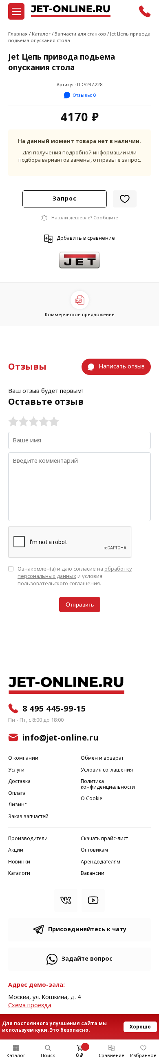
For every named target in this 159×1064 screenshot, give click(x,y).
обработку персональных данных (75, 572)
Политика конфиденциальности (108, 784)
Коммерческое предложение (80, 314)
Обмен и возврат (102, 758)
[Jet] (79, 260)
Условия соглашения (107, 770)
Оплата (17, 793)
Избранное (143, 1055)
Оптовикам (94, 850)
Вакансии (92, 873)
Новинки (19, 862)
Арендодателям (100, 862)
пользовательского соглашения (59, 583)
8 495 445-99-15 (54, 708)
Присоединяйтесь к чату (87, 929)
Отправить (80, 604)
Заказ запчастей (28, 816)
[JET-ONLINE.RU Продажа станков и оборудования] (70, 11)
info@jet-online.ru (60, 737)
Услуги (16, 770)
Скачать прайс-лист (104, 838)
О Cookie (91, 798)
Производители (28, 838)
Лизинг (17, 804)
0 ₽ (79, 1055)
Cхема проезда (29, 1005)
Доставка (19, 781)
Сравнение (111, 1055)
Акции (15, 850)
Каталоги (19, 873)
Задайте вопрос (87, 959)
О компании (23, 758)
